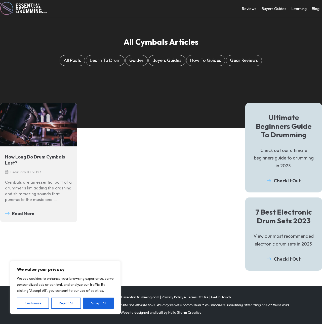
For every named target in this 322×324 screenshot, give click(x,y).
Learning (299, 8)
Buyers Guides (273, 8)
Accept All (98, 303)
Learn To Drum (105, 60)
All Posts (72, 60)
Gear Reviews (244, 60)
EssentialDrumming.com (140, 297)
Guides (136, 60)
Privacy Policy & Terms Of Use (185, 297)
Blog (315, 8)
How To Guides (205, 60)
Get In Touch (221, 297)
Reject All (66, 303)
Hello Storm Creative (185, 312)
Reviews (249, 8)
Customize (33, 303)
